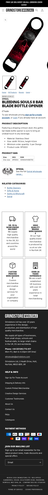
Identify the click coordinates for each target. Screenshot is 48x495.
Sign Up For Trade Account (16, 377)
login (15, 117)
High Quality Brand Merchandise (35, 229)
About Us (9, 404)
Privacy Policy (18, 486)
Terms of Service (15, 489)
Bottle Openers (14, 188)
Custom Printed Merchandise (12, 274)
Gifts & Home (13, 190)
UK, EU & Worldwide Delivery (12, 227)
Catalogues (10, 420)
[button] (3, 10)
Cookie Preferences (34, 489)
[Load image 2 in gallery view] (24, 82)
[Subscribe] (40, 462)
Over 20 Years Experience (35, 273)
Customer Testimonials (14, 399)
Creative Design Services (15, 393)
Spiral (9, 196)
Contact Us (9, 409)
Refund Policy (33, 486)
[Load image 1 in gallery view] (9, 82)
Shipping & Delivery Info (15, 383)
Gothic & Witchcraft (15, 193)
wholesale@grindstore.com (17, 356)
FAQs (7, 414)
